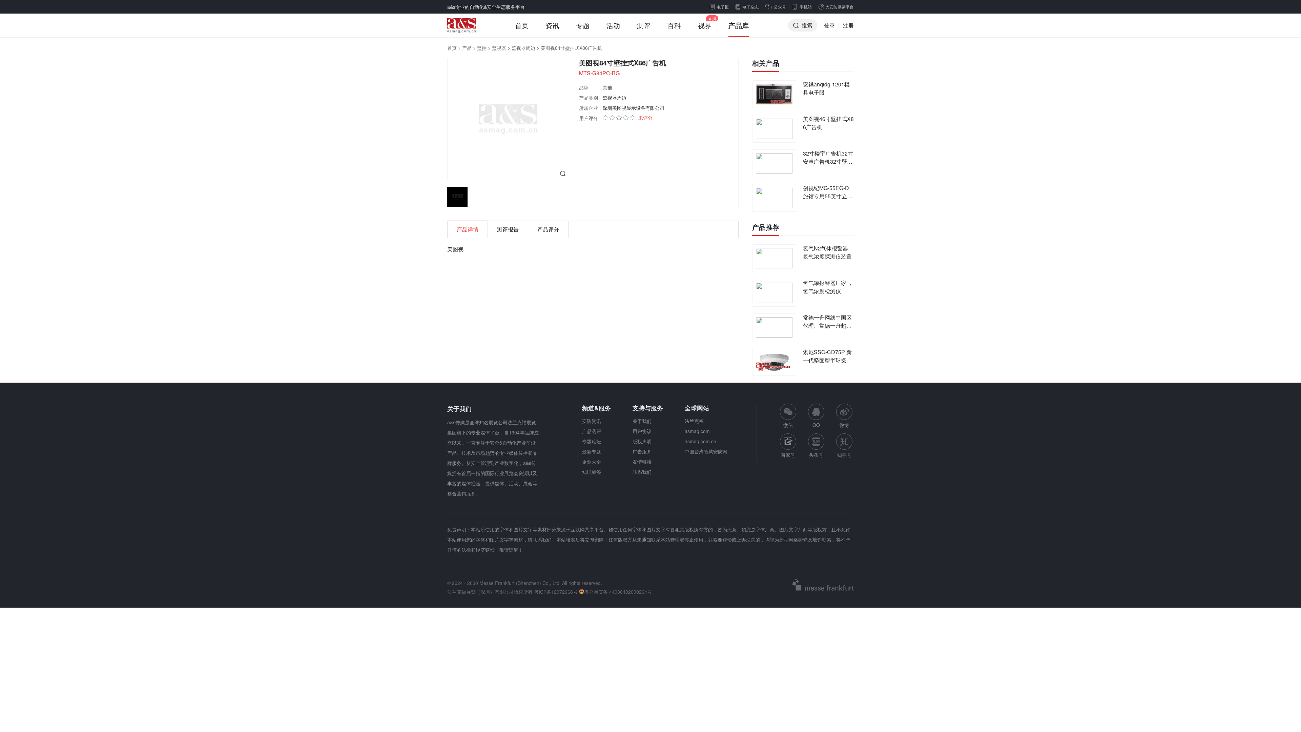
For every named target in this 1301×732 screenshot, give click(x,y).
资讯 (552, 25)
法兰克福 (694, 421)
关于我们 (642, 421)
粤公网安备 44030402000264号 (618, 591)
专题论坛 (591, 441)
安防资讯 (591, 421)
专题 (583, 25)
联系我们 (642, 471)
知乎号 (844, 454)
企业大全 (591, 461)
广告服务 (642, 451)
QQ (816, 425)
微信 (788, 416)
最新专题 (591, 451)
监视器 (499, 47)
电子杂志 (750, 6)
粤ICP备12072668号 (556, 591)
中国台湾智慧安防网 (706, 451)
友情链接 (642, 461)
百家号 (788, 454)
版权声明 (642, 441)
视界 (704, 25)
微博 (844, 425)
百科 (674, 25)
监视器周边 (523, 47)
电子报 (723, 6)
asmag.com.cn (700, 441)
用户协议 (642, 431)
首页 (522, 25)
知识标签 (591, 471)
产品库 (738, 25)
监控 (482, 47)
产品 (467, 47)
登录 (829, 25)
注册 (848, 25)
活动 (613, 25)
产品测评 (591, 431)
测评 (643, 25)
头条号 (816, 454)
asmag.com (697, 431)
